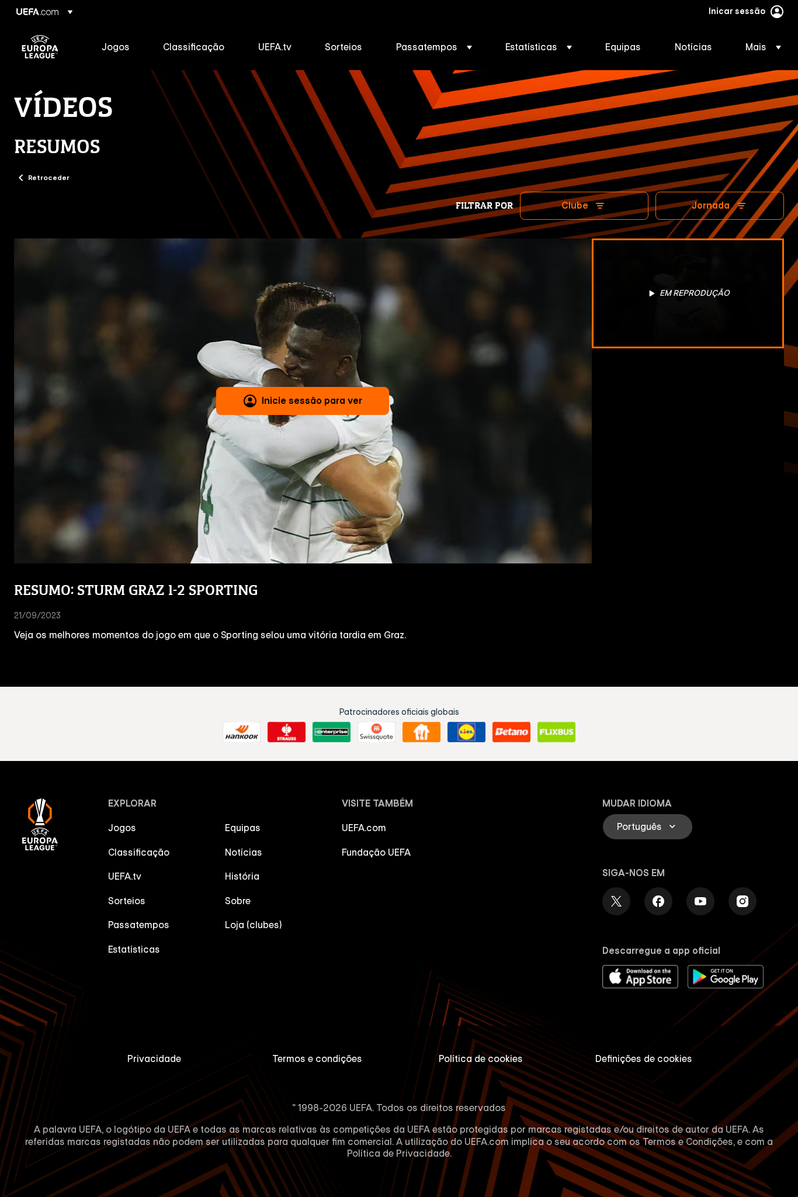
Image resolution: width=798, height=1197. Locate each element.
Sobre (238, 900)
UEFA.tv (124, 876)
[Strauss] (287, 732)
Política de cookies (481, 1058)
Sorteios (126, 900)
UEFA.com (364, 827)
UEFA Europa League (40, 46)
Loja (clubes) (253, 924)
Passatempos (138, 924)
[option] (688, 293)
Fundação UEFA (376, 852)
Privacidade (154, 1058)
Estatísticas (134, 949)
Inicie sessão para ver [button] (312, 400)
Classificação (138, 852)
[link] (115, 47)
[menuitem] (117, 47)
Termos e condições (317, 1058)
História (242, 876)
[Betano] (511, 732)
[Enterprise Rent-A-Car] (332, 732)
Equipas (243, 827)
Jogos (122, 827)
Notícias (243, 852)
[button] (434, 47)
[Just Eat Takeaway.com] (421, 732)
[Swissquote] (376, 732)
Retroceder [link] (49, 177)
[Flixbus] (556, 732)
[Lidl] (466, 732)
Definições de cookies (643, 1058)
